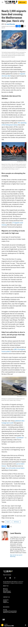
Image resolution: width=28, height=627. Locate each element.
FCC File (5, 609)
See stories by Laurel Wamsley (16, 555)
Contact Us (5, 600)
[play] (2, 625)
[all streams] (26, 625)
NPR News (16, 521)
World (8, 521)
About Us (5, 588)
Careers (5, 601)
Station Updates (7, 592)
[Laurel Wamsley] (5, 535)
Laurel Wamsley (10, 24)
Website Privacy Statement (9, 612)
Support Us (6, 602)
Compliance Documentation (10, 611)
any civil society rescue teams (15, 468)
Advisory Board (7, 591)
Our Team (5, 590)
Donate (23, 2)
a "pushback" (19, 437)
